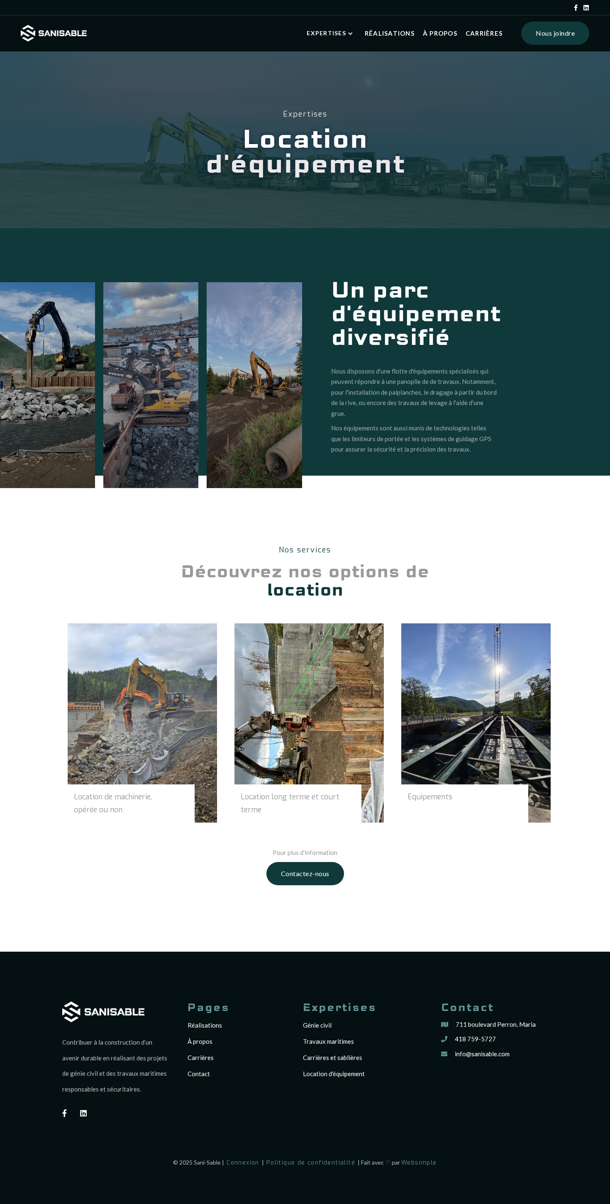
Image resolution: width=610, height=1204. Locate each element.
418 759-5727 (475, 1039)
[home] (54, 33)
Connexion (243, 1163)
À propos (440, 33)
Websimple (419, 1163)
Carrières (484, 33)
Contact (199, 1073)
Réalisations (205, 1025)
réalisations (390, 33)
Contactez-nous (305, 873)
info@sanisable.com (482, 1053)
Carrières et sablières (332, 1057)
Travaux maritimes (328, 1041)
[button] (332, 33)
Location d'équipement (334, 1073)
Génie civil (317, 1025)
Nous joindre (555, 33)
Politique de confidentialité (310, 1163)
